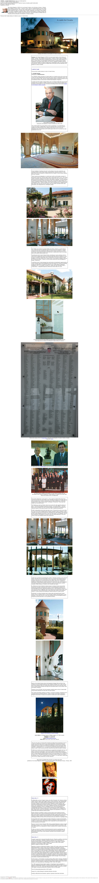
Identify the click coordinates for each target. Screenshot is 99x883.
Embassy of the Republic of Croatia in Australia (49, 733)
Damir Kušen (44, 437)
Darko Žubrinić (13, 876)
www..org (9, 877)
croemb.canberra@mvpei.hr (51, 738)
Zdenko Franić (43, 466)
